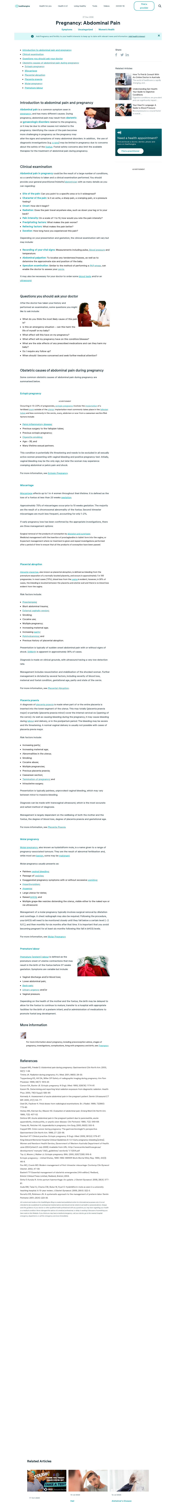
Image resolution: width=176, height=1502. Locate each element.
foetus (48, 146)
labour (30, 721)
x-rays (55, 142)
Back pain (27, 985)
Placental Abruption (58, 688)
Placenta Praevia (57, 827)
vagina (75, 579)
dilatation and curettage (79, 534)
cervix (61, 269)
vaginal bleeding (40, 871)
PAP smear (95, 265)
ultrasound (25, 280)
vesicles (39, 875)
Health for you (45, 6)
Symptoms (67, 29)
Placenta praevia (33, 79)
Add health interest (136, 36)
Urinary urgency (30, 989)
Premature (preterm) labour (34, 956)
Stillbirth (31, 651)
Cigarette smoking (32, 437)
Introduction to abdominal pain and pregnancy (47, 50)
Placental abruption (35, 75)
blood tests (85, 276)
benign (39, 855)
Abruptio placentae (29, 572)
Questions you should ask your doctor (42, 58)
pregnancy (25, 113)
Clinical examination (33, 54)
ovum (31, 409)
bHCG (33, 897)
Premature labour (34, 87)
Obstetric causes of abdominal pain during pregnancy (50, 62)
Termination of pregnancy (36, 779)
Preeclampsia (29, 602)
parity (37, 632)
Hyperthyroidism (31, 884)
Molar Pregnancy (57, 936)
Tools (94, 6)
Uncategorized (85, 29)
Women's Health (106, 29)
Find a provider (144, 6)
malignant (64, 855)
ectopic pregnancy (64, 406)
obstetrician (71, 181)
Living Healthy (80, 6)
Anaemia (27, 888)
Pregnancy (103, 1045)
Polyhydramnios (30, 636)
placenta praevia (45, 704)
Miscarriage (31, 70)
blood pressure (97, 249)
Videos (107, 6)
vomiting (92, 880)
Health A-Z (63, 6)
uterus (51, 409)
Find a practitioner (130, 151)
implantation (91, 406)
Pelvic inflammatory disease (37, 424)
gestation (66, 497)
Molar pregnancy (33, 83)
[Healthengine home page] (22, 6)
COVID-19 (120, 6)
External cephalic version (35, 610)
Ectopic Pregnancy (58, 473)
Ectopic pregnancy (34, 66)
